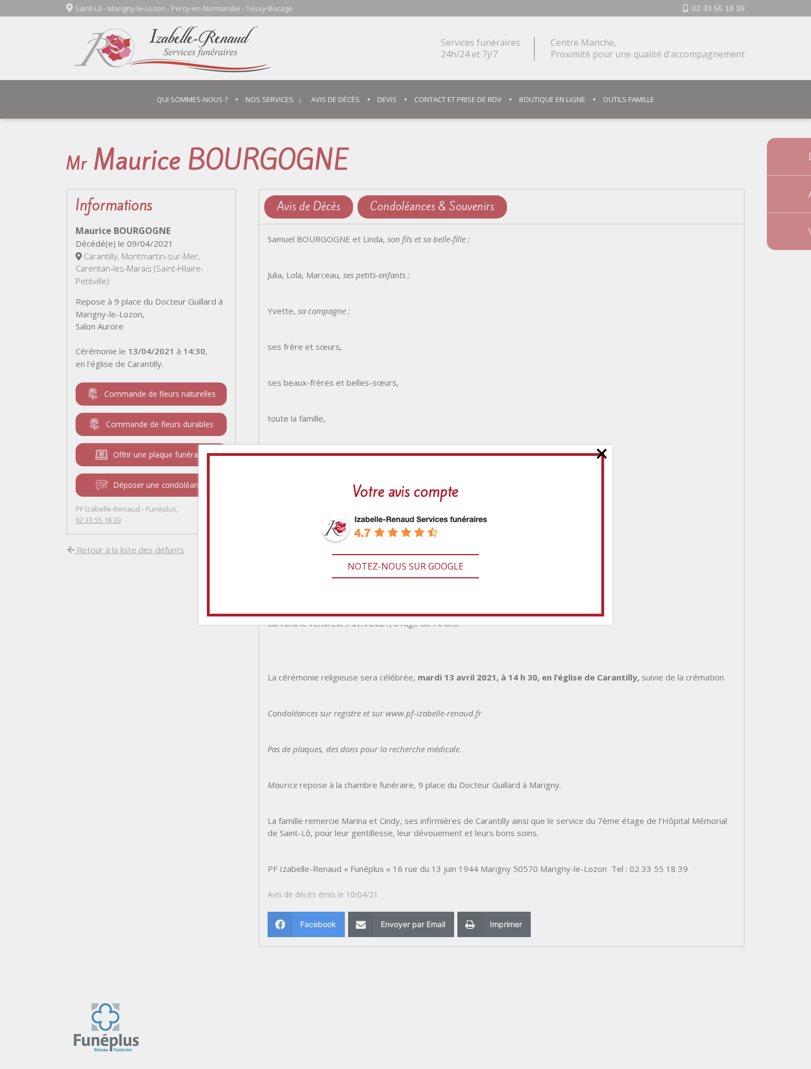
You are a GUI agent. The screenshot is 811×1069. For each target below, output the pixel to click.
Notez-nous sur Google (405, 566)
